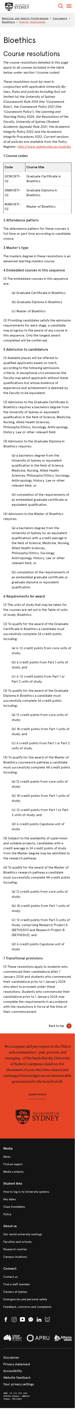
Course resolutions (32, 21)
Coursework (60, 18)
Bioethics (8, 21)
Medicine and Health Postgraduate (25, 18)
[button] (60, 7)
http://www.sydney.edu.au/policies (44, 147)
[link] (37, 1156)
